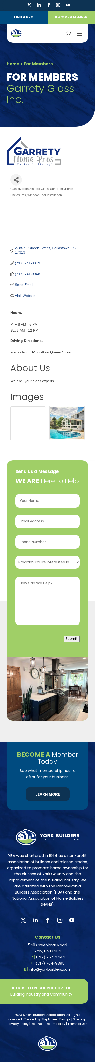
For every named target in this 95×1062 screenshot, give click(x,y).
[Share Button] (16, 180)
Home (13, 64)
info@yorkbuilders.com (50, 969)
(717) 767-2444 (50, 957)
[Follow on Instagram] (58, 5)
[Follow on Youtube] (67, 5)
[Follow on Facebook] (48, 5)
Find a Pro (23, 17)
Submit (72, 638)
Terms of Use (77, 1024)
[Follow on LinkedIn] (39, 5)
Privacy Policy (18, 1024)
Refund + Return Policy (48, 1024)
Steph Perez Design (55, 1019)
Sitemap (79, 1019)
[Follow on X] (29, 5)
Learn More (47, 794)
